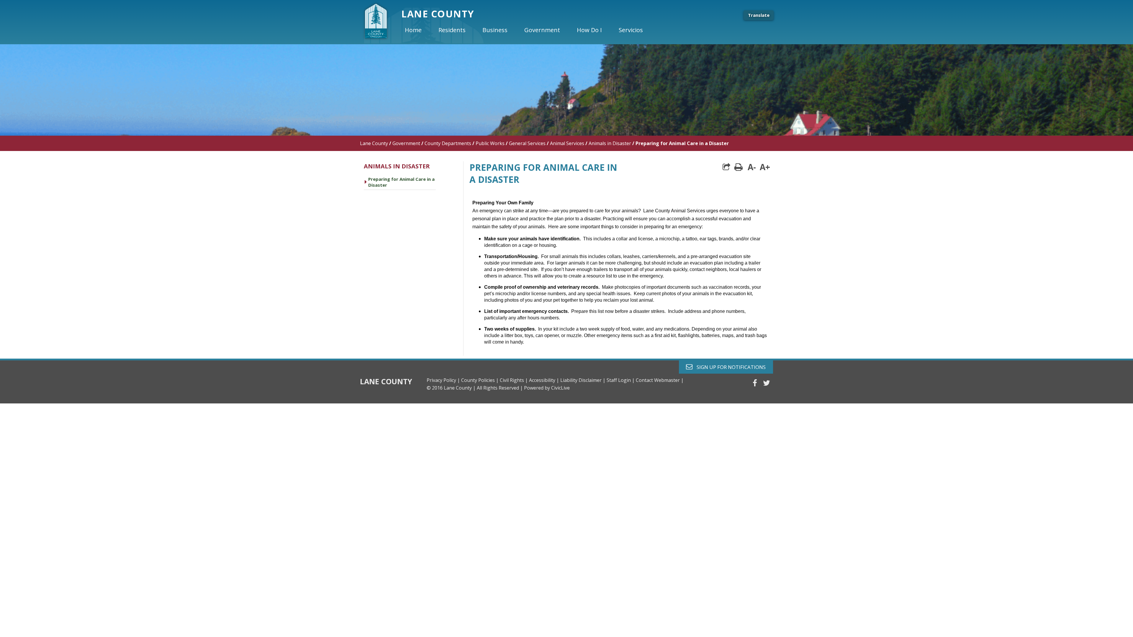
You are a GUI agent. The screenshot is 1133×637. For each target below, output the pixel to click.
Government (406, 143)
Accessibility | (544, 380)
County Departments (448, 143)
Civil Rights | (514, 380)
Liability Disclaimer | (582, 380)
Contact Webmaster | (660, 380)
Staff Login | (621, 380)
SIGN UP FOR (729, 366)
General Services (527, 143)
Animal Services (567, 143)
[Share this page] (726, 167)
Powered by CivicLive (547, 388)
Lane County (374, 143)
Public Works (490, 143)
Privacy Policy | (443, 380)
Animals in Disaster (610, 143)
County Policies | (480, 380)
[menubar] (528, 30)
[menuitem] (418, 30)
